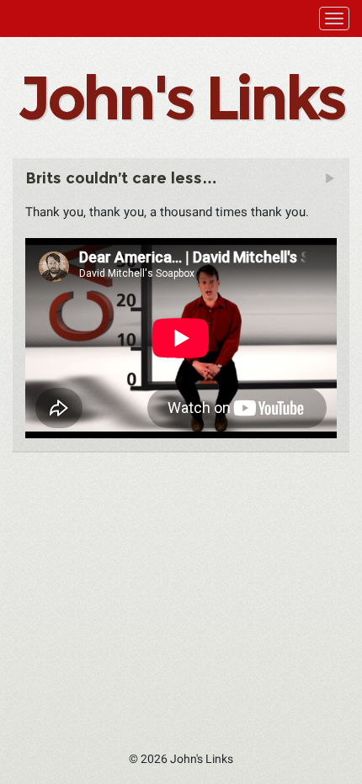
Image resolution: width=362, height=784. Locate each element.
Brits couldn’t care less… (121, 178)
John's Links (181, 98)
